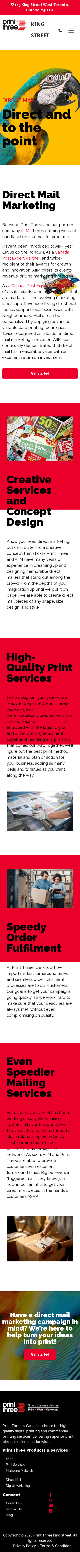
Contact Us (14, 1503)
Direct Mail (13, 1480)
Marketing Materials (20, 1470)
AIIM (25, 230)
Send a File (14, 1509)
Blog (9, 1515)
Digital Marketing (18, 1485)
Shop (10, 1459)
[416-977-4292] (60, 30)
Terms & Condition (56, 1545)
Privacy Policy (24, 1545)
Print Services (15, 1464)
